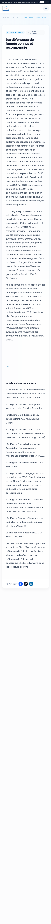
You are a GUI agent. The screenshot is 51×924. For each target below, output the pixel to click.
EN (47, 2)
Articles (17, 18)
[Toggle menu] (46, 8)
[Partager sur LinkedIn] (31, 584)
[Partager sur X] (26, 584)
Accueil (6, 18)
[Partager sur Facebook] (21, 584)
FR (42, 2)
